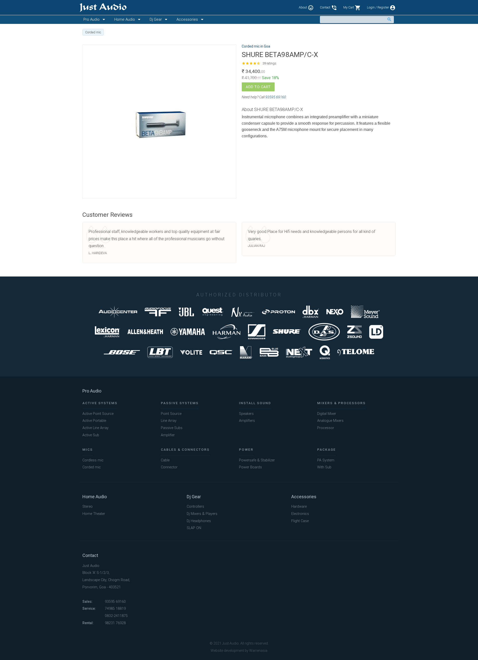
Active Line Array (95, 428)
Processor (325, 428)
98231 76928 (115, 623)
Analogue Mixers (330, 421)
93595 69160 (275, 97)
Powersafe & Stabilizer (257, 460)
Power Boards (250, 467)
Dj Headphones (199, 521)
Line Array (169, 421)
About (306, 8)
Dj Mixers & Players (202, 514)
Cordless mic (93, 460)
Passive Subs (171, 428)
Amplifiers (247, 421)
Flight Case (300, 521)
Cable (165, 460)
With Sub (324, 467)
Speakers (246, 414)
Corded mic (91, 467)
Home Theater (93, 514)
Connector (169, 467)
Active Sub (90, 435)
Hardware (299, 506)
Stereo (87, 506)
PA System (325, 460)
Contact (328, 8)
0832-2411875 (116, 616)
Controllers (195, 506)
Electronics (300, 514)
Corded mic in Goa (256, 46)
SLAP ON (194, 528)
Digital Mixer (326, 414)
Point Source (171, 414)
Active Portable (94, 421)
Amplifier (168, 435)
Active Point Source (98, 414)
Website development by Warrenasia (239, 651)
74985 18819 (115, 608)
